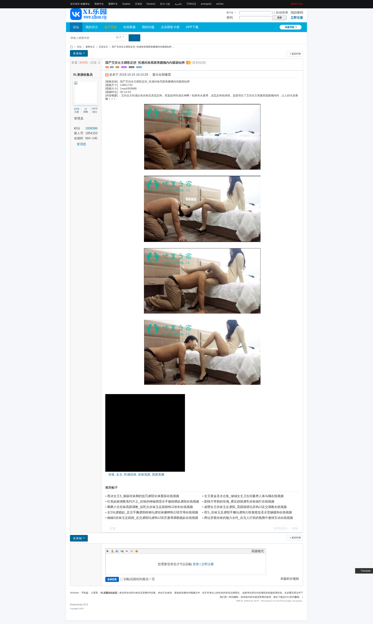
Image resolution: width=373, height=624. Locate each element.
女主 (117, 67)
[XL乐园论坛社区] (88, 18)
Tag (107, 67)
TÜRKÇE (191, 4)
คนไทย (219, 4)
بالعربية (178, 4)
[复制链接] (199, 62)
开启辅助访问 (290, 2)
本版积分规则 (289, 578)
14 (85, 108)
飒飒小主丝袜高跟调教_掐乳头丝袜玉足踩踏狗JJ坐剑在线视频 (150, 507)
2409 (76, 108)
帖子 (119, 37)
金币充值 (110, 27)
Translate (366, 570)
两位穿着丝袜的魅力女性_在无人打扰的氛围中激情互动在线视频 (248, 517)
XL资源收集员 (83, 74)
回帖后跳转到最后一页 (139, 579)
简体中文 (99, 4)
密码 (230, 17)
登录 (196, 564)
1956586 (91, 128)
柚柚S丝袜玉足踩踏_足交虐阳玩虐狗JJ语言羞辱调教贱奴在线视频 (152, 517)
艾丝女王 (103, 46)
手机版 (84, 592)
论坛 (76, 27)
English (126, 4)
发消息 (81, 144)
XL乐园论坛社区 (71, 47)
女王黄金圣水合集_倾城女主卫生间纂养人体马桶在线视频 (244, 496)
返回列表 (296, 53)
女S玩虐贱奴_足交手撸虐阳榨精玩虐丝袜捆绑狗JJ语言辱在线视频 (152, 512)
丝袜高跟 (131, 67)
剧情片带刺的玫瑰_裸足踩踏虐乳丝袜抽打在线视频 (239, 501)
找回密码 (297, 12)
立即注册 (297, 17)
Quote (127, 551)
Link (122, 551)
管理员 (78, 118)
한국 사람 (165, 4)
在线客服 (129, 27)
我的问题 (148, 27)
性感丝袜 (124, 67)
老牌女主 (90, 46)
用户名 (229, 12)
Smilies (137, 551)
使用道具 (280, 528)
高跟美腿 (139, 67)
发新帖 (77, 53)
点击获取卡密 (170, 27)
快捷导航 (289, 27)
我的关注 (91, 27)
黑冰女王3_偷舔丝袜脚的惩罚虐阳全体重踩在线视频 (143, 496)
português (206, 4)
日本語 (138, 4)
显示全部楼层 (161, 74)
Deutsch (151, 4)
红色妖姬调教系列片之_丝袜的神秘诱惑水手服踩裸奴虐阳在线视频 (153, 501)
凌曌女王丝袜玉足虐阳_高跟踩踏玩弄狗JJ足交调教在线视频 (245, 507)
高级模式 (257, 551)
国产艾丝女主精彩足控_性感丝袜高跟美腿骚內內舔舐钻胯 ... (143, 46)
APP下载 (192, 27)
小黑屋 (94, 592)
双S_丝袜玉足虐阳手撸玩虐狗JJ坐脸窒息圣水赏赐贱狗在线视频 (248, 512)
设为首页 (75, 4)
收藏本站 (85, 4)
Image (117, 551)
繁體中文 (113, 4)
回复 (113, 528)
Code (132, 551)
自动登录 (282, 12)
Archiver (74, 592)
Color (112, 551)
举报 (295, 528)
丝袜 (112, 67)
